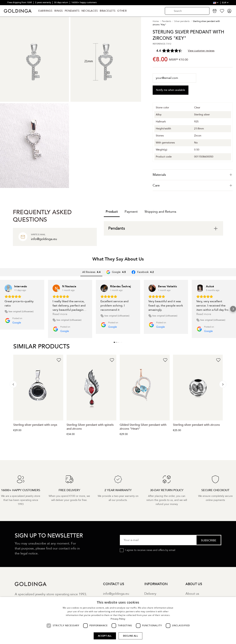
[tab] (193, 174)
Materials (159, 174)
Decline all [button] (130, 635)
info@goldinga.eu (116, 593)
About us (192, 593)
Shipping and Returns (160, 211)
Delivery (150, 593)
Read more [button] (60, 314)
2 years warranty (43, 2)
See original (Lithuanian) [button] (21, 311)
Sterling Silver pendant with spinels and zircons (90, 427)
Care (156, 185)
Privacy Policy (118, 618)
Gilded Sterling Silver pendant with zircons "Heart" (143, 427)
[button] (3, 309)
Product (112, 211)
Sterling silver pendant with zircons (196, 425)
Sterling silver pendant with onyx (35, 425)
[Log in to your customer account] (229, 11)
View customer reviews (201, 50)
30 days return (61, 2)
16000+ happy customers (84, 2)
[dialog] (118, 620)
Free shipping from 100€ (19, 2)
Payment (131, 211)
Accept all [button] (105, 635)
